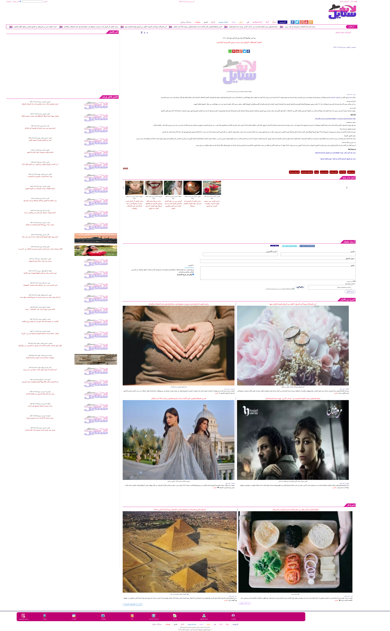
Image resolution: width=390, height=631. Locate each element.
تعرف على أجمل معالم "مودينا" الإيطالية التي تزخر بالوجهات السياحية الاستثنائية (335, 152)
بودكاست (233, 619)
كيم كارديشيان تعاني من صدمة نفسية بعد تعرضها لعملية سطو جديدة (40, 297)
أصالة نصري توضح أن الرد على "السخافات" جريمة (40, 309)
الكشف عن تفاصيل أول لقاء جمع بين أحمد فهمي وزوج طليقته (40, 321)
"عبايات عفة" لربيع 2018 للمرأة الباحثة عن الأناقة (40, 225)
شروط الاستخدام (189, 267)
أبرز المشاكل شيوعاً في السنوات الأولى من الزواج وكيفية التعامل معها (224, 27)
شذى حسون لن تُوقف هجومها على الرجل (40, 406)
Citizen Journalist (154, 619)
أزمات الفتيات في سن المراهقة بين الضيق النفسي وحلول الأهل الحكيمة (113, 27)
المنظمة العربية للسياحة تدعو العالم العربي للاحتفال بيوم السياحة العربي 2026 (180, 509)
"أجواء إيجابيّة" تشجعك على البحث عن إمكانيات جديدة (40, 212)
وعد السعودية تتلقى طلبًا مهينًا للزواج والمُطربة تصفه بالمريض (40, 382)
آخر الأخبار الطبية (245, 603)
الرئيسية (348, 32)
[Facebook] (307, 247)
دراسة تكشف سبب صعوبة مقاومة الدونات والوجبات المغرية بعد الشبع (212, 203)
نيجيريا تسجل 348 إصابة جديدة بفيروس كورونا (40, 418)
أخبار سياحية (333, 172)
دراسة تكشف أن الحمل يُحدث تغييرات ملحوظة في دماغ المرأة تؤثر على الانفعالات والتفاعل (169, 27)
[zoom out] (147, 32)
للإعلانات (103, 619)
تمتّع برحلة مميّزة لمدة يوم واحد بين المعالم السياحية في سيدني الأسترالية (335, 118)
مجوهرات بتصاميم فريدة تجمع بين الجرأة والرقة (40, 357)
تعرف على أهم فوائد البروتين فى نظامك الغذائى (40, 394)
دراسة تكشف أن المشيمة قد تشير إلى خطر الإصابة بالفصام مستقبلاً (193, 203)
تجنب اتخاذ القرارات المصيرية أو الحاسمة (40, 176)
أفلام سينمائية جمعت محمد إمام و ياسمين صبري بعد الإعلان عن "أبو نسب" (40, 249)
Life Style (343, 172)
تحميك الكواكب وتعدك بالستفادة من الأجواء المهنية (40, 188)
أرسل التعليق (350, 291)
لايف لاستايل (339, 32)
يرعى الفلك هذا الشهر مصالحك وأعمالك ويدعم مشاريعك (40, 200)
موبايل (45, 619)
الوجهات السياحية (335, 97)
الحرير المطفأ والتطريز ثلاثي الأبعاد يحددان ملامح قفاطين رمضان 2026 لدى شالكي (276, 27)
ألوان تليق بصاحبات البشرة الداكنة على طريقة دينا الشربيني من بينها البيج (40, 345)
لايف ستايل (16, 1)
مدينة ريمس (324, 172)
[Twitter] (289, 247)
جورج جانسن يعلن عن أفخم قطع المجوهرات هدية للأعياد (40, 273)
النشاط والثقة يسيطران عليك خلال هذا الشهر (40, 152)
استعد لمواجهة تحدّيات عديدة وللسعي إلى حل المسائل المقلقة (40, 104)
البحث (45, 1)
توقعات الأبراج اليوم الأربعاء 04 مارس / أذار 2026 (71, 27)
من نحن (175, 619)
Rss (132, 619)
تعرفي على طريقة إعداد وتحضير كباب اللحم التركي (40, 430)
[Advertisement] (147, 10)
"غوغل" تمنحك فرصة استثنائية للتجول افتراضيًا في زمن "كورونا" (40, 333)
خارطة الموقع (204, 619)
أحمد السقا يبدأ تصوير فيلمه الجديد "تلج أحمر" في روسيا (40, 369)
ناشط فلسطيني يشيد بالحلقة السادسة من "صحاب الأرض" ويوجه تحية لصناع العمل (292, 398)
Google (8, 1)
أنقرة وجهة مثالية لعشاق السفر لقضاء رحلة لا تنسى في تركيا (40, 237)
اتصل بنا (74, 619)
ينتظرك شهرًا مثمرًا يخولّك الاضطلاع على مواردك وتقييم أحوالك (40, 116)
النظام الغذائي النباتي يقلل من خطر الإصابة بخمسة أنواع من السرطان (295, 509)
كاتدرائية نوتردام (294, 172)
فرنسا (351, 97)
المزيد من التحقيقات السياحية (132, 604)
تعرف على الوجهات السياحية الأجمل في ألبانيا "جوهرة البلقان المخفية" (338, 159)
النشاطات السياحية (307, 172)
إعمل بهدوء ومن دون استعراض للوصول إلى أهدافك (40, 128)
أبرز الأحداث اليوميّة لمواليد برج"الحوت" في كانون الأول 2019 (40, 164)
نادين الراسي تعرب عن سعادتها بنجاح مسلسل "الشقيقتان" (40, 285)
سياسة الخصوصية (23, 619)
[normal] (144, 32)
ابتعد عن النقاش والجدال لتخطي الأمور (40, 140)
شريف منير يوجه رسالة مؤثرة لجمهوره (40, 261)
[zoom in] (142, 32)
